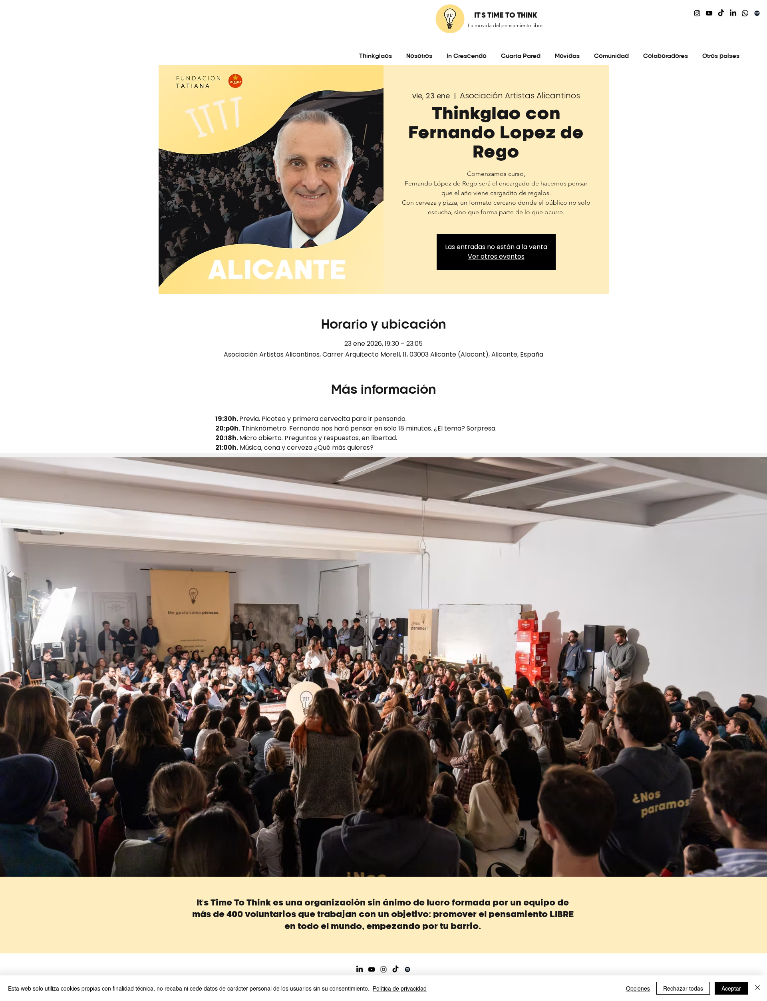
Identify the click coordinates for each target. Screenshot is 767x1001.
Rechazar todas (683, 988)
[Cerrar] (757, 988)
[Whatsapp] (745, 13)
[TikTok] (721, 13)
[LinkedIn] (733, 13)
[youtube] (709, 13)
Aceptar (731, 988)
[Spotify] (757, 13)
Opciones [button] (638, 988)
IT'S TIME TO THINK (505, 16)
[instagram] (697, 13)
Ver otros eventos (496, 256)
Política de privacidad (400, 988)
